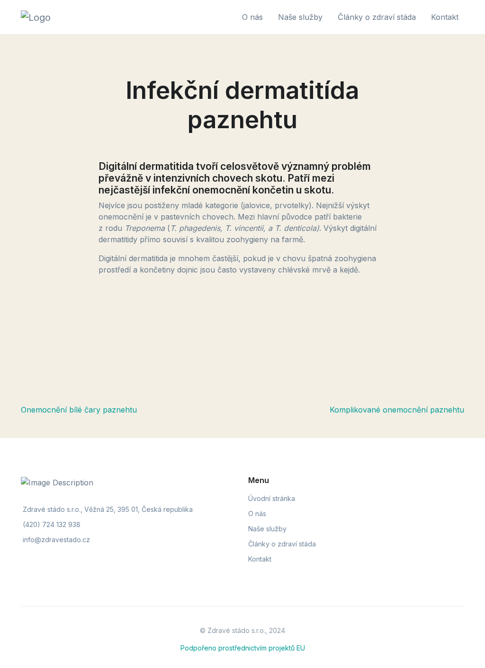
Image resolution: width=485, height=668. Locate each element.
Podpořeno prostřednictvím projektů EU (242, 648)
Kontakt (259, 559)
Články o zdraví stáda (282, 544)
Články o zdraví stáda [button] (377, 17)
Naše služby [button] (300, 17)
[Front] (70, 17)
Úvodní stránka (271, 498)
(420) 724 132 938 (52, 524)
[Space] (70, 481)
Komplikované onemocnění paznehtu (397, 409)
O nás (257, 514)
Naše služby (267, 529)
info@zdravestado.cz (56, 540)
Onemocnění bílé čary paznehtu (79, 409)
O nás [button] (252, 17)
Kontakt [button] (444, 17)
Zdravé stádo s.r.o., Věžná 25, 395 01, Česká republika (108, 509)
